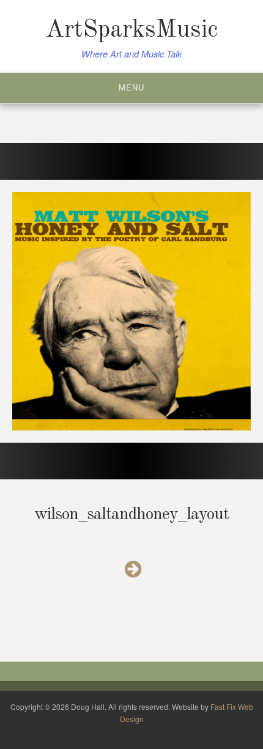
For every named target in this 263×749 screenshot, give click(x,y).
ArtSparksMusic (131, 30)
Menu (131, 87)
